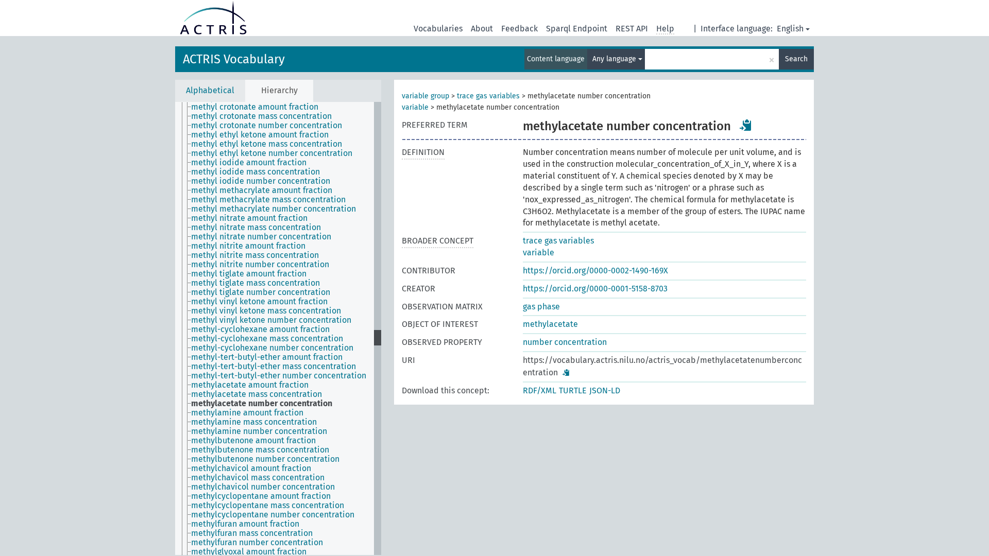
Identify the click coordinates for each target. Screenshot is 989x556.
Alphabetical (210, 90)
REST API (632, 28)
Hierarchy (279, 90)
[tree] (278, 328)
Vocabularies (438, 28)
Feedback (519, 28)
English (790, 28)
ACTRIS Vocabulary (234, 59)
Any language (615, 59)
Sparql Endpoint (576, 28)
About (482, 28)
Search (796, 59)
